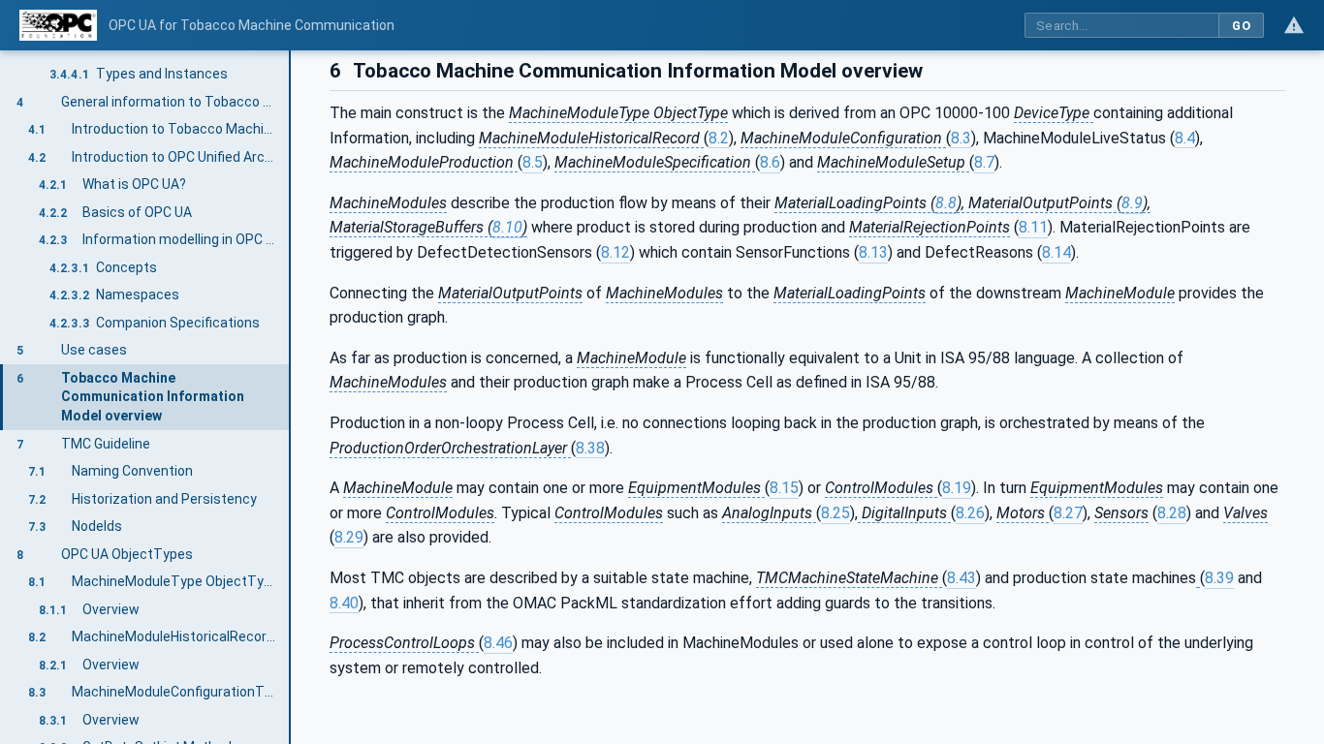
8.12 (615, 252)
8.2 (719, 138)
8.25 (835, 513)
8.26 (970, 513)
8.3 (961, 138)
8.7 (984, 162)
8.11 (1033, 227)
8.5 (532, 162)
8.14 (1056, 252)
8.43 (961, 578)
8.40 (344, 603)
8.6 (770, 162)
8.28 (1171, 513)
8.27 (1068, 513)
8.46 (498, 643)
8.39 (1219, 578)
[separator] (291, 397)
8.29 (348, 537)
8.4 (1185, 138)
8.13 (873, 252)
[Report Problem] (1294, 25)
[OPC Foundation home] (58, 25)
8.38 (590, 448)
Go (1241, 25)
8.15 (784, 488)
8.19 (956, 488)
